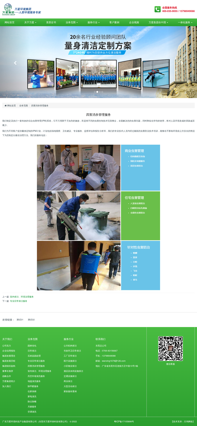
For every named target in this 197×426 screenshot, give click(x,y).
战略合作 (6, 376)
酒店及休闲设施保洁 (73, 370)
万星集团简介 (8, 381)
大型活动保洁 (70, 386)
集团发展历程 (8, 360)
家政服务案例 (70, 391)
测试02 (31, 319)
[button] (15, 62)
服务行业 (93, 22)
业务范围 (71, 22)
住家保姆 (32, 391)
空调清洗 (32, 411)
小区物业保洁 (70, 365)
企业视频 (134, 22)
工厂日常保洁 (70, 355)
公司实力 (6, 345)
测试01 (20, 319)
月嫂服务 (32, 406)
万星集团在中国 (158, 22)
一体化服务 (184, 22)
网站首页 (9, 22)
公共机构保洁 (70, 345)
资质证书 (51, 22)
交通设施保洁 (70, 376)
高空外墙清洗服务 (36, 376)
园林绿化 (32, 345)
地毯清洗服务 (34, 381)
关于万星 (29, 22)
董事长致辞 (7, 370)
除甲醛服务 (33, 386)
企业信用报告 (8, 350)
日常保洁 (32, 350)
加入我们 (6, 386)
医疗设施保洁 (70, 360)
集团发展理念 (8, 355)
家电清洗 (32, 396)
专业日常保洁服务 (18, 300)
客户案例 (114, 22)
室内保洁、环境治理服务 (22, 296)
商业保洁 (68, 381)
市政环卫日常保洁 (72, 350)
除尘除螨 (32, 401)
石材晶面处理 (34, 355)
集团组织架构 (8, 365)
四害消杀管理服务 (36, 365)
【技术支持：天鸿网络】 (183, 421)
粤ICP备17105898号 (124, 421)
